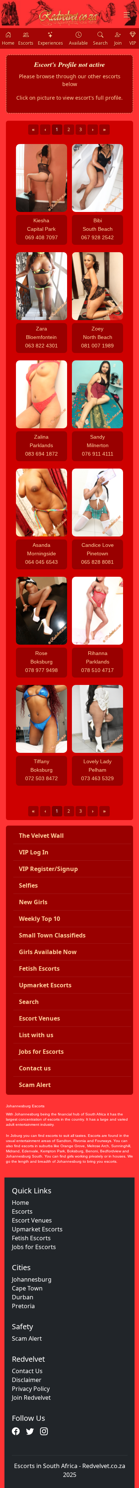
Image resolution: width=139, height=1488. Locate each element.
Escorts (22, 1211)
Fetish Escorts (31, 1238)
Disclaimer (27, 1380)
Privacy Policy (31, 1389)
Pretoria (23, 1306)
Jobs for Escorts (34, 1247)
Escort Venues (32, 1220)
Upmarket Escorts (37, 1229)
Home (20, 1203)
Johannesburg (32, 1279)
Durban (22, 1297)
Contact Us (27, 1371)
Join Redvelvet (31, 1397)
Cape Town (27, 1288)
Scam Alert (27, 1338)
